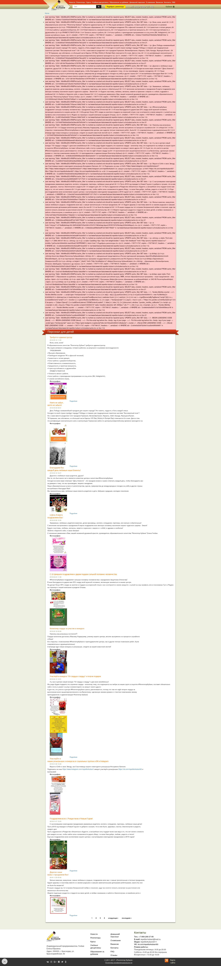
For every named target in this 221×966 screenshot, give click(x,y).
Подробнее (73, 401)
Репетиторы (80, 2)
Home (47, 13)
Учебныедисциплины (95, 946)
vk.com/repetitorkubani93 (148, 944)
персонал (137, 2)
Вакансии (159, 2)
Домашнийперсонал (115, 935)
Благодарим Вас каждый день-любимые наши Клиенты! (64, 468)
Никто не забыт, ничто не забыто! (55, 403)
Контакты (167, 2)
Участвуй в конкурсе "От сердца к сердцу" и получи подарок (75, 676)
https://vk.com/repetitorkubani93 (130, 769)
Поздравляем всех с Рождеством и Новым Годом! (71, 818)
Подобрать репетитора (115, 7)
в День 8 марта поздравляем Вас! (55, 516)
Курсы (88, 2)
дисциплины (100, 2)
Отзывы (113, 955)
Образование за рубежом (119, 2)
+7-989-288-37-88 (142, 6)
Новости (72, 2)
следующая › (113, 918)
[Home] (54, 5)
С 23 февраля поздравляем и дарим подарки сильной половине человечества (83, 574)
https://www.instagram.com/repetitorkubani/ (78, 769)
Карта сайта (172, 961)
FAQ (173, 2)
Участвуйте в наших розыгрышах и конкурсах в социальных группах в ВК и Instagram (77, 759)
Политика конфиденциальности (118, 962)
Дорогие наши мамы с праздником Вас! (57, 873)
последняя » (127, 918)
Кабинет (169, 6)
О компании (150, 2)
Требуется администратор (61, 337)
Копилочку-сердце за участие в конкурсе (67, 628)
